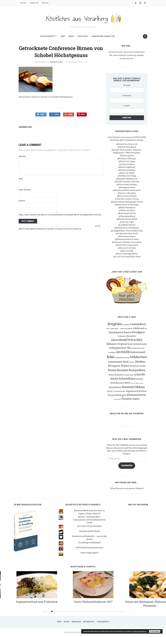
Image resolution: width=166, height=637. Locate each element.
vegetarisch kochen (136, 391)
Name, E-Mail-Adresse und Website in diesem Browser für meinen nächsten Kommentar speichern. (60, 215)
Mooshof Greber (138, 366)
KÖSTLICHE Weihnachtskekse (89, 547)
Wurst (71, 36)
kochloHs (123, 352)
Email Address (25, 190)
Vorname (126, 85)
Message (22, 156)
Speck (109, 391)
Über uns (45, 3)
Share (56, 114)
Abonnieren (126, 465)
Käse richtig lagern (89, 553)
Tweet (42, 114)
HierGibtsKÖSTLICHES (126, 340)
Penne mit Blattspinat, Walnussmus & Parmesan (139, 603)
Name (21, 179)
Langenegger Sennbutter (103, 36)
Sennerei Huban (133, 387)
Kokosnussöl (138, 352)
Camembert (138, 324)
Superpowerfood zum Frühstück (26, 602)
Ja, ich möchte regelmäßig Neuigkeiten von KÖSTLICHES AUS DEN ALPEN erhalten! (59, 227)
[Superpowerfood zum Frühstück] (26, 584)
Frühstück (122, 336)
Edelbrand (138, 328)
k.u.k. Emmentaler (137, 344)
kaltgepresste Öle (120, 347)
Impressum (76, 622)
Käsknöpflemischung (122, 357)
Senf (127, 382)
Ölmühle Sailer (130, 398)
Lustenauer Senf (118, 361)
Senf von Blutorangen (136, 383)
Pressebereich (103, 622)
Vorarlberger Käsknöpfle (89, 542)
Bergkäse (115, 324)
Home (59, 622)
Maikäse (132, 362)
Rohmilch (119, 375)
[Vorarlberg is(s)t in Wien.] (83, 18)
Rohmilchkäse (129, 375)
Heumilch (131, 336)
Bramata (126, 325)
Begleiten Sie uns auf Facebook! (127, 413)
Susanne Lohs (56, 62)
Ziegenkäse (117, 399)
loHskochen (138, 357)
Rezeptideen (137, 370)
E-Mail (127, 106)
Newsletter (34, 3)
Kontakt (23, 3)
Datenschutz (88, 622)
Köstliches (83, 36)
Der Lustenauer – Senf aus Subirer (119, 329)
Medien (140, 361)
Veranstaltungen (117, 395)
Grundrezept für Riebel (89, 531)
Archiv (66, 622)
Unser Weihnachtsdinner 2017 (83, 602)
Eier (146, 328)
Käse (63, 36)
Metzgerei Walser (118, 365)
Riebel (111, 375)
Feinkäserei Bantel (120, 332)
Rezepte (122, 370)
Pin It (83, 114)
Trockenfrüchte (119, 391)
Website (22, 201)
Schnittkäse (127, 378)
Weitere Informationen (139, 631)
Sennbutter (115, 387)
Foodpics (138, 332)
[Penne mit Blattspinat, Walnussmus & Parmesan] (139, 584)
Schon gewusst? (48, 36)
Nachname (127, 95)
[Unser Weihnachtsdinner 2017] (83, 584)
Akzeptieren (154, 631)
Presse (112, 370)
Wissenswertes (136, 395)
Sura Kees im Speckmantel (89, 526)
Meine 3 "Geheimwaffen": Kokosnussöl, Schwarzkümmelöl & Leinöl (89, 520)
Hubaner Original (116, 344)
